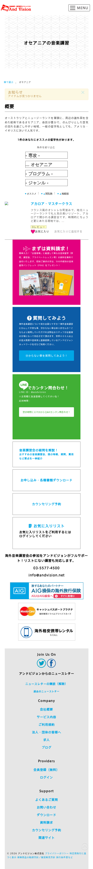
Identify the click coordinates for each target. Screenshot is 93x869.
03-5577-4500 (46, 568)
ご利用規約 (46, 724)
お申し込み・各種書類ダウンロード (46, 480)
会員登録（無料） (46, 769)
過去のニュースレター (46, 691)
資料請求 (46, 822)
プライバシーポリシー (57, 853)
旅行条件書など (64, 857)
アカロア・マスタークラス (51, 203)
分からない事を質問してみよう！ (47, 355)
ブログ (46, 747)
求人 (46, 739)
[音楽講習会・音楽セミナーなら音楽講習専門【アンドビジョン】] (16, 8)
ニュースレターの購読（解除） (46, 684)
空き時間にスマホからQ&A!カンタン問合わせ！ (47, 412)
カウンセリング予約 (46, 504)
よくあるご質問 (46, 799)
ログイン (46, 777)
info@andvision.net (47, 575)
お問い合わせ (46, 807)
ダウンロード (46, 814)
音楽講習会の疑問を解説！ (46, 454)
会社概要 (46, 709)
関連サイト (46, 837)
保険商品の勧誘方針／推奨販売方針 (36, 857)
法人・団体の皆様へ (46, 732)
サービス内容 (46, 717)
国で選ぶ (8, 82)
